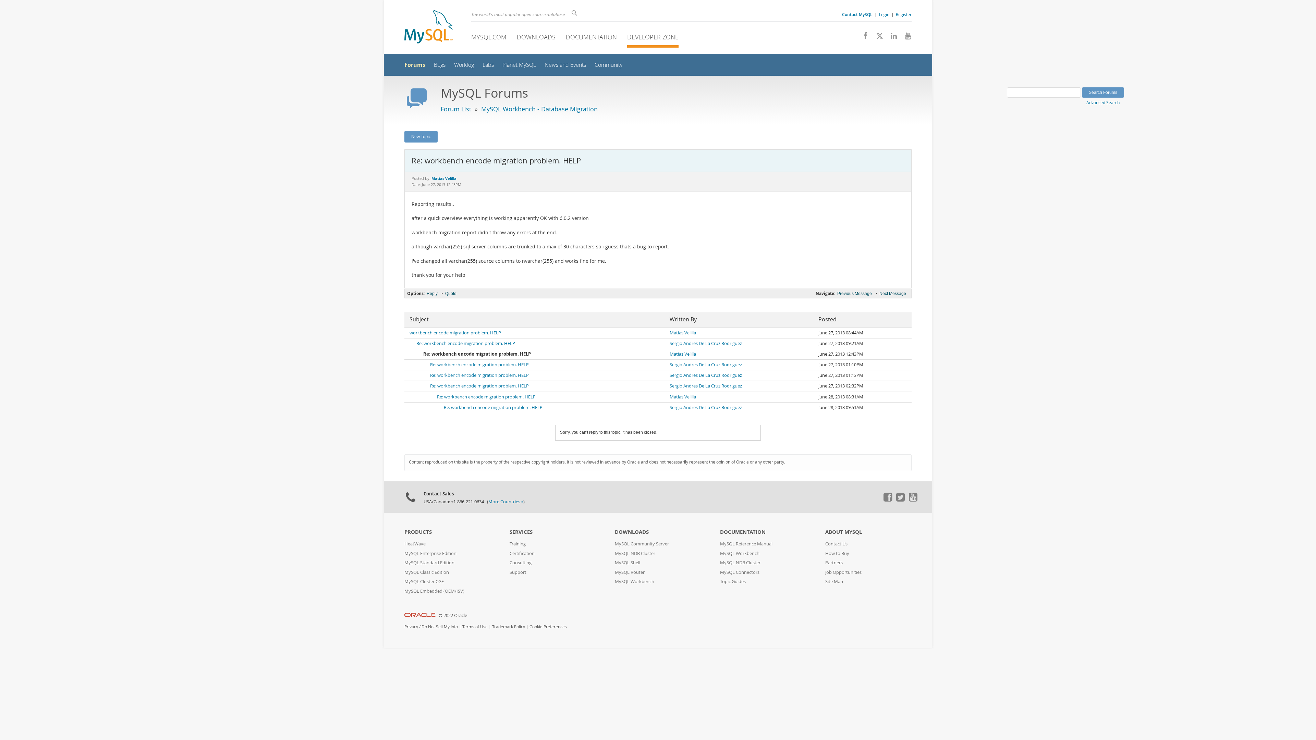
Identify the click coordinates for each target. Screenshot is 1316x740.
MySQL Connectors (739, 572)
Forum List (456, 109)
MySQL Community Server (642, 544)
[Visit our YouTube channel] (905, 37)
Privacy (411, 626)
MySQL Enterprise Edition (430, 553)
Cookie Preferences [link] (548, 626)
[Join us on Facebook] (863, 37)
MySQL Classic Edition (426, 572)
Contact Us (836, 544)
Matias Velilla (683, 333)
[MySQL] (428, 28)
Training (518, 544)
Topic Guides (733, 581)
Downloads (536, 37)
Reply (432, 293)
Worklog (464, 65)
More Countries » (505, 502)
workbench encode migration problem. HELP (455, 333)
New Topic (421, 136)
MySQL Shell (627, 563)
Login (884, 14)
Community (608, 65)
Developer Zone (653, 37)
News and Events (565, 65)
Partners (834, 563)
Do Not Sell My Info (440, 626)
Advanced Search (1103, 102)
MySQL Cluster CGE (424, 581)
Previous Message (854, 293)
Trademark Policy (508, 626)
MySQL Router (630, 572)
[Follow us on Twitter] (900, 500)
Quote (450, 293)
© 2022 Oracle (453, 615)
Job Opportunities (843, 572)
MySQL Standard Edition (429, 563)
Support (518, 572)
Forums (414, 65)
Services (521, 531)
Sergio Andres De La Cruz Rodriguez (706, 343)
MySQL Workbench (634, 581)
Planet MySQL (519, 65)
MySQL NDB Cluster (635, 553)
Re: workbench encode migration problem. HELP (465, 343)
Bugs (440, 65)
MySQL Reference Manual (746, 544)
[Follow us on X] (877, 37)
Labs (488, 65)
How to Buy (837, 553)
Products (418, 531)
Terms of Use (475, 626)
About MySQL (843, 531)
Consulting (521, 563)
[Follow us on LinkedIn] (891, 37)
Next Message (892, 293)
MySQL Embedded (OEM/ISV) (434, 591)
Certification (522, 553)
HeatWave (415, 544)
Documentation (591, 37)
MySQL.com (489, 37)
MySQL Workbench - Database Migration (539, 109)
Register (904, 14)
